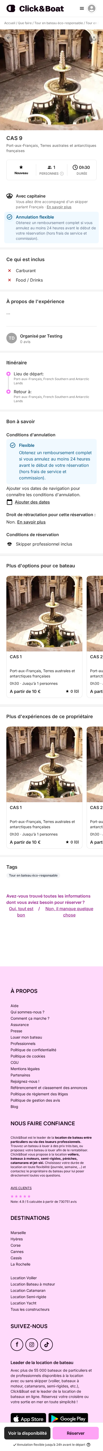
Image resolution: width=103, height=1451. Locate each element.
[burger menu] (82, 8)
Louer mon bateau (26, 1037)
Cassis (16, 1258)
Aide (14, 1005)
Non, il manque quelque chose (69, 912)
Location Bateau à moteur (33, 1284)
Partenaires (20, 1075)
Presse (16, 1031)
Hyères (17, 1239)
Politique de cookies (28, 1056)
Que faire (25, 23)
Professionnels (23, 1043)
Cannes (17, 1251)
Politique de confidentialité (33, 1050)
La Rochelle (20, 1264)
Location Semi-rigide (28, 1296)
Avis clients (21, 1188)
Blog (14, 1106)
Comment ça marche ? (30, 1018)
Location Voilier (24, 1278)
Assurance (20, 1024)
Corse (16, 1245)
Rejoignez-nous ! (25, 1081)
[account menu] (92, 8)
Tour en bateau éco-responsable (58, 23)
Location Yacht (23, 1303)
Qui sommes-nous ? (27, 1012)
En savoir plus (31, 522)
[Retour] (8, 38)
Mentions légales (25, 1068)
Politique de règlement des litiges (39, 1094)
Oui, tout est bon (21, 912)
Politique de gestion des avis (35, 1100)
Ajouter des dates (32, 502)
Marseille (18, 1232)
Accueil (9, 23)
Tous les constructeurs (30, 1309)
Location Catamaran (28, 1290)
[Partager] (94, 38)
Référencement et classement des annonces (49, 1087)
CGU (14, 1062)
